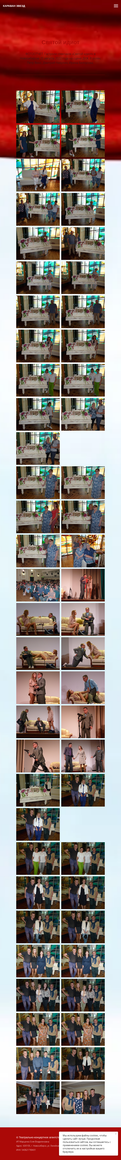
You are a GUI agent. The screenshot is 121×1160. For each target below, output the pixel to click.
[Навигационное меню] (116, 5)
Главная (40, 28)
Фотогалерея (57, 28)
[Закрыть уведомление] (115, 1133)
